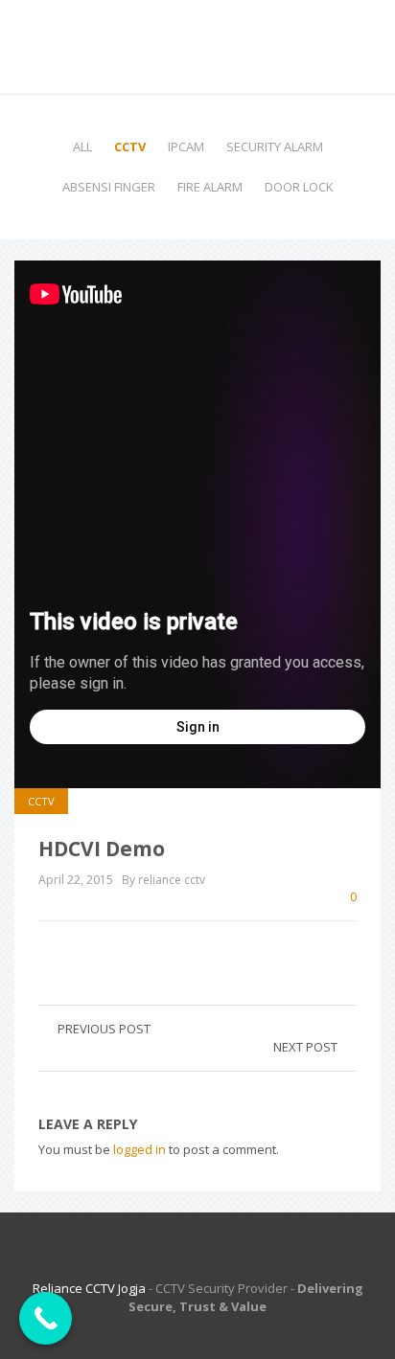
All (82, 146)
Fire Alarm (210, 186)
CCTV (130, 146)
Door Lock (299, 186)
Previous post (104, 1028)
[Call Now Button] (45, 1318)
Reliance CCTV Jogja (89, 1288)
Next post (305, 1046)
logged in (139, 1149)
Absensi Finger (108, 186)
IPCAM (186, 146)
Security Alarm (274, 146)
